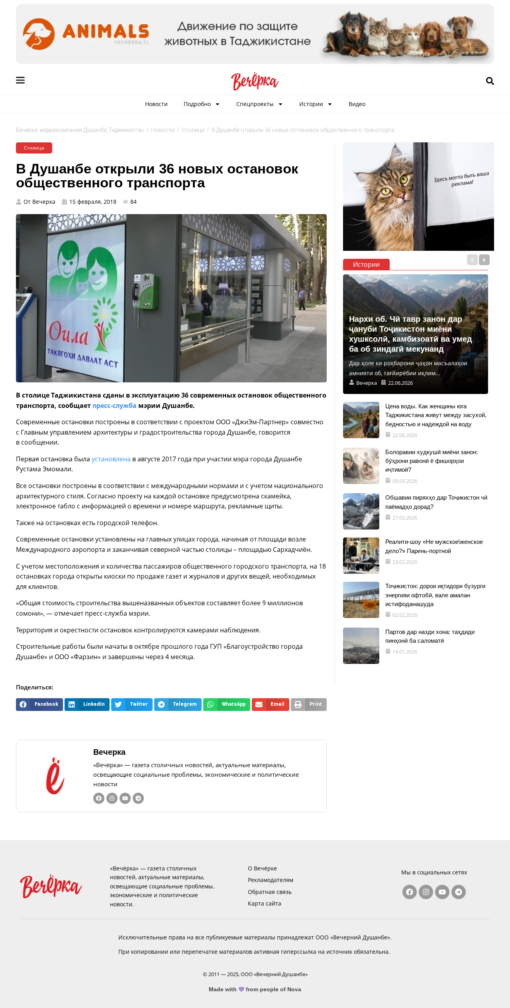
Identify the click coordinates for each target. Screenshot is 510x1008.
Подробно (197, 104)
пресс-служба (114, 405)
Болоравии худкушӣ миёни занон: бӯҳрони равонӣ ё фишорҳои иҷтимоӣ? (431, 461)
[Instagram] (112, 798)
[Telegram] (138, 798)
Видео (357, 104)
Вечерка (109, 752)
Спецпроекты (255, 104)
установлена (111, 459)
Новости (156, 104)
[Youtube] (125, 798)
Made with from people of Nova (255, 989)
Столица (193, 130)
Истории (311, 104)
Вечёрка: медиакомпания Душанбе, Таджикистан (80, 130)
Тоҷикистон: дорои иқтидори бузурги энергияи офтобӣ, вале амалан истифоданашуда (435, 595)
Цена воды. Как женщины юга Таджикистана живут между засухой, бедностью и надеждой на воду (435, 415)
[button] (39, 704)
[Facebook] (98, 798)
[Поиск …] (490, 81)
